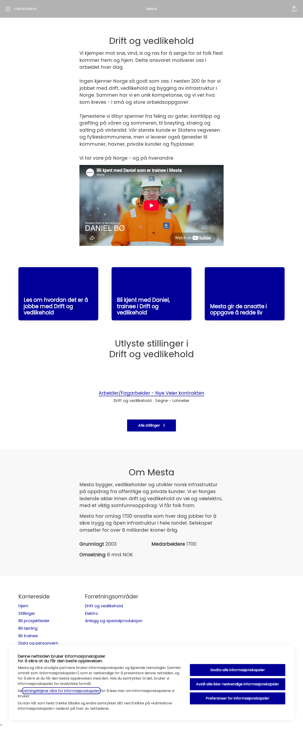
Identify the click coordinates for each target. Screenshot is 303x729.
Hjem (23, 606)
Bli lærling (27, 628)
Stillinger (26, 613)
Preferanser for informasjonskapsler (237, 698)
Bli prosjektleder (34, 620)
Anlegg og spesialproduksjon (113, 620)
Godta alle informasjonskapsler (237, 669)
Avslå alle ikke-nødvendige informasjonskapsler (237, 684)
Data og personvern (38, 643)
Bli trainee (28, 636)
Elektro (91, 613)
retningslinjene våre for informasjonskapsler (61, 690)
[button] (294, 9)
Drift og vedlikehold (104, 606)
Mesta (151, 8)
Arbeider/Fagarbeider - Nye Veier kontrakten (151, 393)
